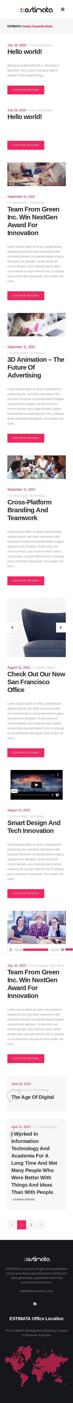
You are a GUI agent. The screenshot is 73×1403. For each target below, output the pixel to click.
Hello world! (24, 51)
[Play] (11, 949)
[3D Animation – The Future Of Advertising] (36, 325)
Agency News (45, 667)
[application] (36, 950)
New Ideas (20, 816)
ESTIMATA (13, 26)
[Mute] (62, 949)
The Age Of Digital (32, 1097)
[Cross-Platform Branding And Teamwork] (36, 467)
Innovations (40, 965)
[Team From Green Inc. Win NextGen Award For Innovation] (36, 174)
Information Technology (29, 203)
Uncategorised (42, 110)
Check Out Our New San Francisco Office (36, 681)
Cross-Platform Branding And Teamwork (29, 510)
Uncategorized (42, 45)
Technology (37, 816)
